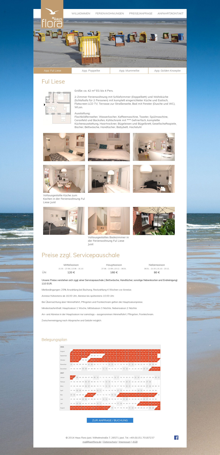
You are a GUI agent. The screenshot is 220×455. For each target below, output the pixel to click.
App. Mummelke (129, 70)
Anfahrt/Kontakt (170, 13)
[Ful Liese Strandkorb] (154, 234)
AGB (135, 441)
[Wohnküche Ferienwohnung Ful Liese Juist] (64, 192)
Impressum (125, 441)
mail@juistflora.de (92, 441)
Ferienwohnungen (109, 13)
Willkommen (81, 13)
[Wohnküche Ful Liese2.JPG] (64, 234)
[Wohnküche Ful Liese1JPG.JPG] (109, 192)
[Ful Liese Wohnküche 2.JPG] (154, 192)
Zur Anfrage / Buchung (110, 420)
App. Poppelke (91, 70)
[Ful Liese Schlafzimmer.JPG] (64, 160)
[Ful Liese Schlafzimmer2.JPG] (109, 160)
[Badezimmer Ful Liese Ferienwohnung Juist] (109, 234)
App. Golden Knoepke (167, 70)
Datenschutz (110, 441)
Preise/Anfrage (140, 13)
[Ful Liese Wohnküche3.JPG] (154, 160)
